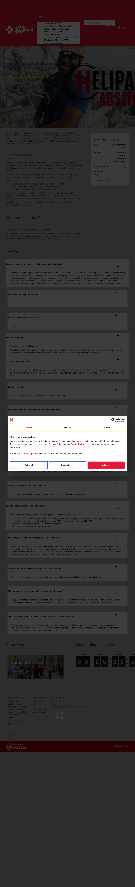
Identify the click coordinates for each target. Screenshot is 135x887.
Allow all (106, 465)
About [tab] (107, 427)
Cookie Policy (77, 444)
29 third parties (30, 454)
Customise (66, 465)
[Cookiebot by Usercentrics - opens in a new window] (113, 420)
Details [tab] (67, 427)
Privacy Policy (56, 444)
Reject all (29, 465)
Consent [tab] (28, 427)
